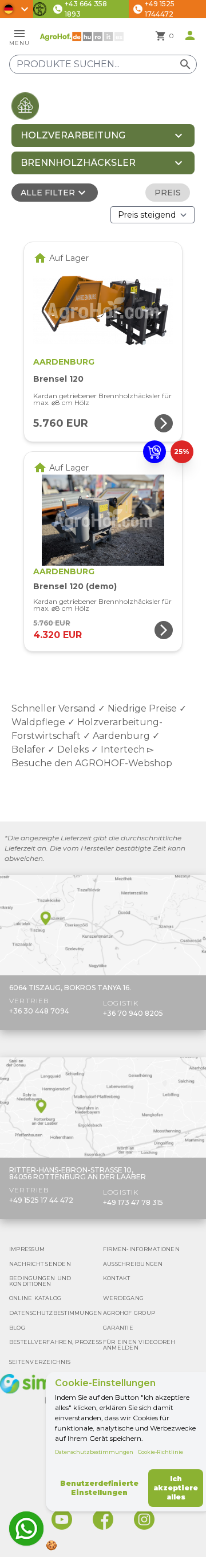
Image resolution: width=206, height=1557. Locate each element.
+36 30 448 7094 (39, 1011)
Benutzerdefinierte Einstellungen (99, 1488)
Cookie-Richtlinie (160, 1452)
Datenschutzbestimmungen (94, 1452)
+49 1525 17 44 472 (41, 1200)
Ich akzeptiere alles (175, 1487)
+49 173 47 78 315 (133, 1202)
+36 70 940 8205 (133, 1013)
